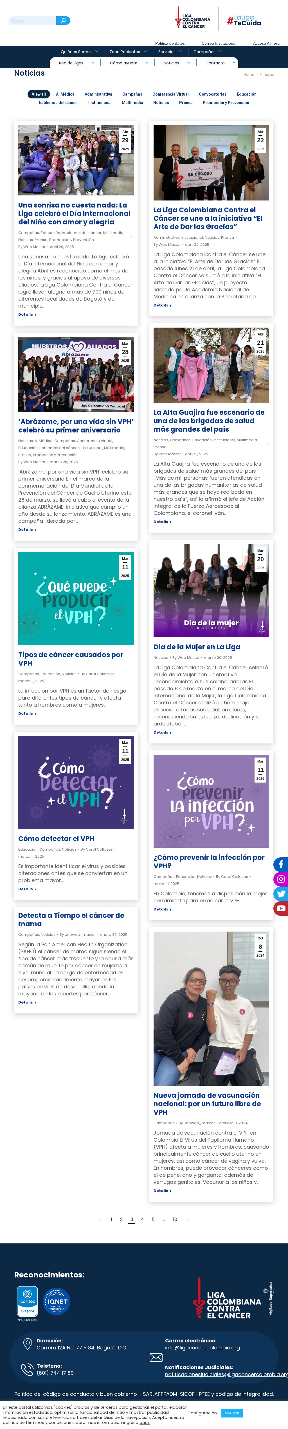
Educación (246, 94)
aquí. (145, 1422)
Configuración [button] (202, 1413)
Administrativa (98, 94)
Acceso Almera (266, 43)
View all (39, 94)
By (32, 246)
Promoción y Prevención (226, 102)
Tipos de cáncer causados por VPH (70, 659)
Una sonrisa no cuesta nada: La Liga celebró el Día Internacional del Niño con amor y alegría (74, 213)
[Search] (63, 20)
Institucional (100, 102)
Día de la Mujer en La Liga (197, 647)
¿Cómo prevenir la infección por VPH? (209, 862)
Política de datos (170, 43)
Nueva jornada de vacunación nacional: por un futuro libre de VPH (207, 1104)
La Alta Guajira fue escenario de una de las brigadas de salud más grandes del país (209, 421)
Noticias (161, 102)
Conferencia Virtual (170, 94)
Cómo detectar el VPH (56, 838)
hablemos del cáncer (58, 102)
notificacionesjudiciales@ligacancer (210, 1374)
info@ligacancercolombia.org (202, 1347)
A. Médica (65, 94)
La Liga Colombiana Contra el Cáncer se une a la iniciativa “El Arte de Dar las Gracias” (208, 218)
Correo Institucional (219, 43)
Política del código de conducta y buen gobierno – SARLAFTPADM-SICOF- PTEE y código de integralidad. (144, 1394)
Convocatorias (213, 94)
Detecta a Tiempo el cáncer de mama (71, 919)
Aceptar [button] (231, 1413)
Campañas (132, 94)
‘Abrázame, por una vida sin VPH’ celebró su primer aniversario (76, 426)
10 (175, 1219)
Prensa (186, 102)
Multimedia (132, 102)
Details (25, 314)
